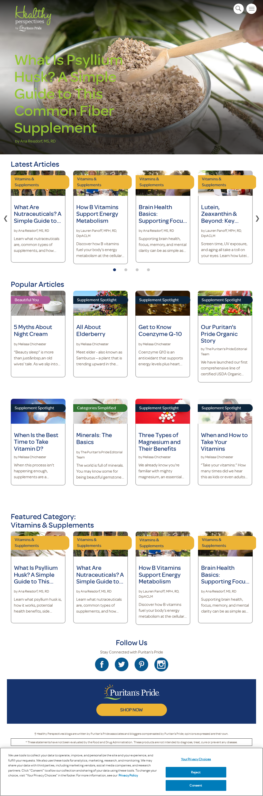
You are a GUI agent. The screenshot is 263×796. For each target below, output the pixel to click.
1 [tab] (114, 268)
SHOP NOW (131, 709)
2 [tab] (125, 268)
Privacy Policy (128, 775)
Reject (196, 772)
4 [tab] (148, 268)
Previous (5, 217)
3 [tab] (137, 268)
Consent (196, 785)
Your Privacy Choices (196, 759)
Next (257, 217)
